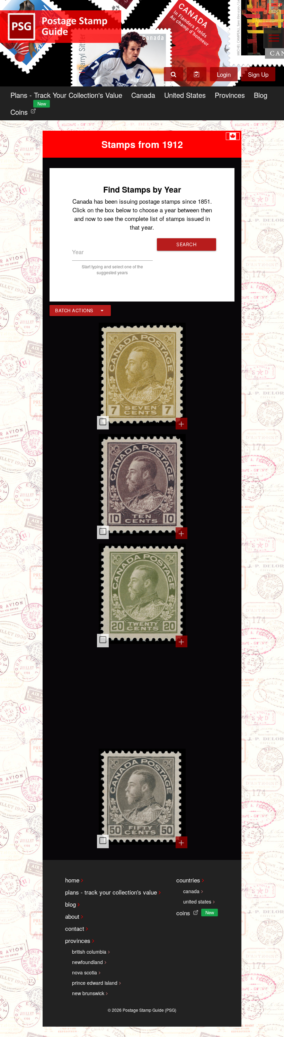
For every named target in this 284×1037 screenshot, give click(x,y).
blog (70, 904)
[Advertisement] (142, 697)
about (72, 916)
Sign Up (258, 74)
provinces (77, 940)
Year (77, 252)
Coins (24, 110)
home (72, 880)
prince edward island (94, 982)
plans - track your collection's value (111, 892)
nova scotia (84, 972)
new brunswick (88, 993)
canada (191, 891)
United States (185, 95)
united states (197, 901)
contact (74, 928)
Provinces (230, 95)
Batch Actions (74, 310)
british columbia (89, 951)
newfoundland (87, 962)
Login (224, 74)
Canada (143, 95)
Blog (260, 95)
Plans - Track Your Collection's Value (66, 95)
